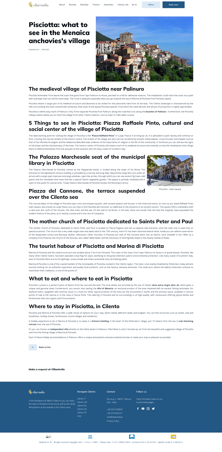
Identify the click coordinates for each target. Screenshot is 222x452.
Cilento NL (82, 405)
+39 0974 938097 (115, 409)
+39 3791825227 (114, 413)
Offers (151, 4)
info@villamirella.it (115, 417)
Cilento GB (82, 402)
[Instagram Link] (148, 408)
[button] (135, 5)
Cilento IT (81, 398)
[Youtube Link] (143, 408)
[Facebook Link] (137, 408)
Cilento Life (122, 4)
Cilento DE (82, 409)
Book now (173, 4)
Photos (96, 4)
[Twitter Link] (153, 408)
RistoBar (84, 4)
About (62, 4)
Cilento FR (81, 412)
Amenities (108, 4)
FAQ (79, 416)
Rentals (72, 4)
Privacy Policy (113, 421)
